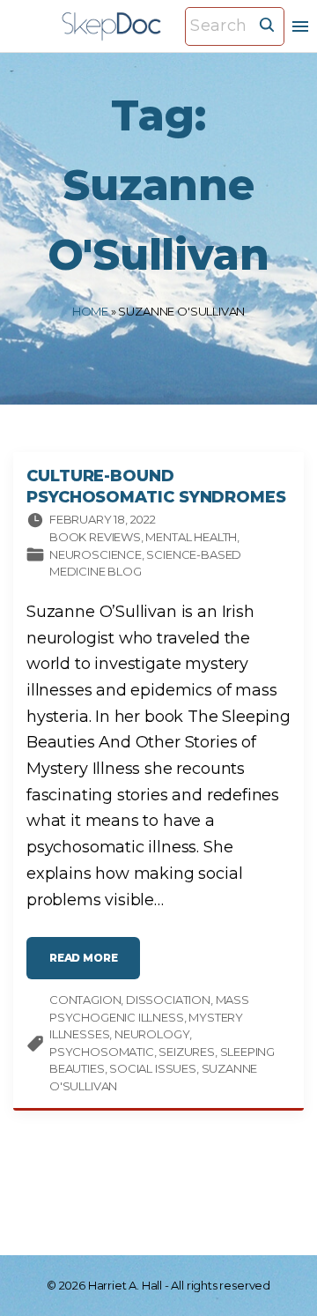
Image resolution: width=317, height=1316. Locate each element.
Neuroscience (95, 554)
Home (90, 311)
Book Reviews (95, 537)
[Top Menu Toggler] (300, 26)
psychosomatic (101, 1052)
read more (94, 964)
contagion (85, 1000)
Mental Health (191, 537)
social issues (152, 1068)
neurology (151, 1034)
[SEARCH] (266, 24)
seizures (186, 1052)
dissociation (168, 1000)
